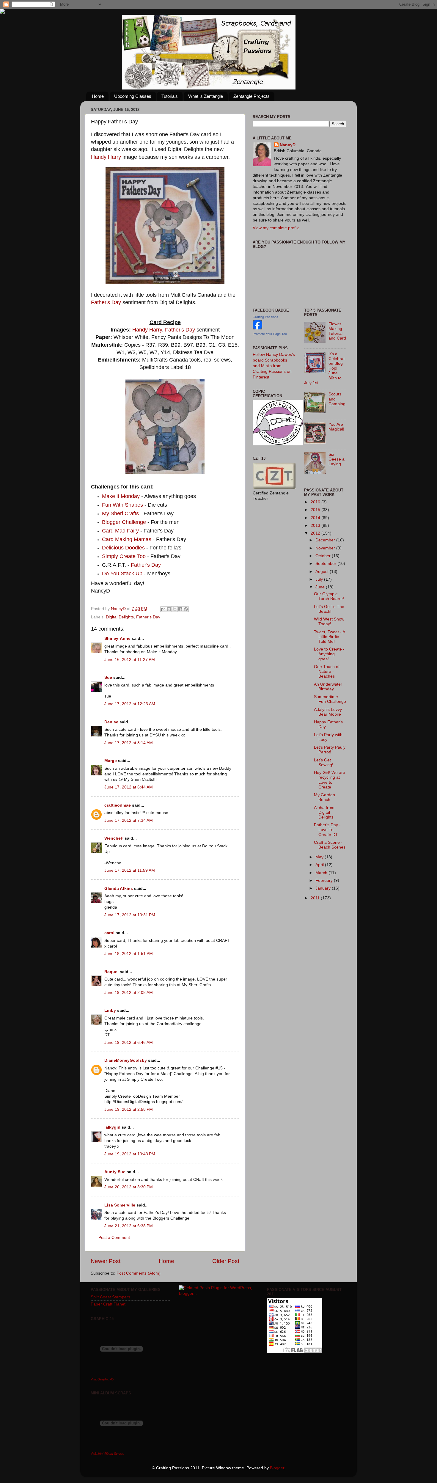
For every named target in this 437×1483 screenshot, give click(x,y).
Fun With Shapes (122, 505)
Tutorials (169, 96)
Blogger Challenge (124, 522)
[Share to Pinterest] (186, 609)
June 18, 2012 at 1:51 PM (128, 953)
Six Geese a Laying (336, 459)
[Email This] (163, 609)
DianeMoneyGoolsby (125, 1060)
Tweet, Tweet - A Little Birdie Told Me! (329, 637)
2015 (316, 510)
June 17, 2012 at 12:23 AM (129, 704)
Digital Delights (120, 617)
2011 (316, 898)
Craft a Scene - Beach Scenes (329, 844)
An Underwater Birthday (328, 686)
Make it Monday (121, 496)
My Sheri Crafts (120, 513)
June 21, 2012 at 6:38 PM (128, 1226)
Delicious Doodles (123, 548)
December (325, 540)
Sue (108, 677)
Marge (110, 760)
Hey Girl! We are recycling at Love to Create (329, 779)
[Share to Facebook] (180, 609)
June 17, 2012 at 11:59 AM (129, 870)
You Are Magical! (336, 426)
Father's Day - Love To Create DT (327, 830)
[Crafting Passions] (257, 328)
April (320, 865)
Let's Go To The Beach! (329, 609)
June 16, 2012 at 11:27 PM (129, 659)
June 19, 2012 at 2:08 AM (128, 992)
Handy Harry (106, 157)
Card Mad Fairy (120, 531)
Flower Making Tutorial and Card (337, 331)
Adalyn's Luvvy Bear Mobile (328, 712)
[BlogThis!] (169, 609)
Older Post (225, 1261)
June (320, 587)
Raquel (111, 972)
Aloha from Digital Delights (324, 812)
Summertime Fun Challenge (330, 699)
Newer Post (105, 1261)
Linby (110, 1010)
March (321, 873)
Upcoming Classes (132, 96)
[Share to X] (174, 609)
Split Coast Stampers (110, 1297)
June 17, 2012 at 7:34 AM (128, 820)
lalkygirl (112, 1127)
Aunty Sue (114, 1172)
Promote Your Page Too (270, 334)
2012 (316, 533)
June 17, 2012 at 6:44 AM (128, 787)
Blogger (277, 1468)
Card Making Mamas (126, 539)
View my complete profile (276, 228)
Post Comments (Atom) (139, 1273)
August (322, 571)
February (324, 880)
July (319, 579)
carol (109, 933)
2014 (316, 518)
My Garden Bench (324, 797)
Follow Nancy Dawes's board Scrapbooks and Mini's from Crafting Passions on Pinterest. (274, 365)
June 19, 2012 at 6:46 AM (128, 1042)
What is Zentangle (205, 96)
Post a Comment (114, 1237)
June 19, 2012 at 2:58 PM (128, 1109)
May (320, 857)
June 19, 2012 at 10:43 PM (129, 1154)
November (325, 548)
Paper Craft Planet (108, 1304)
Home (98, 96)
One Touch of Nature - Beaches (326, 671)
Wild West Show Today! (329, 621)
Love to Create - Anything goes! (329, 654)
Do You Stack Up (122, 573)
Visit (102, 1379)
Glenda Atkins (118, 888)
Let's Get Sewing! (323, 762)
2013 (316, 525)
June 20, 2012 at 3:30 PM (128, 1187)
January (323, 888)
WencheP (113, 838)
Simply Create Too (124, 556)
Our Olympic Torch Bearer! (329, 596)
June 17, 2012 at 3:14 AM (128, 743)
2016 (316, 502)
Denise (112, 722)
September (326, 563)
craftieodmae (117, 805)
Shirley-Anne (117, 638)
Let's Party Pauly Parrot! (329, 749)
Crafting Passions (265, 317)
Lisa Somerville (119, 1205)
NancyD (287, 145)
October (323, 556)
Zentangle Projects (251, 96)
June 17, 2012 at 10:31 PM (129, 915)
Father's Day (106, 302)
